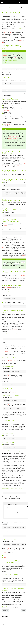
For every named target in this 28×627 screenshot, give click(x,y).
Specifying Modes (6, 606)
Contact (6, 620)
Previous (6, 610)
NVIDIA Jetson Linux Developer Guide (14, 2)
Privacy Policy (4, 618)
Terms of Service (5, 619)
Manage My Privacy (10, 618)
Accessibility (11, 619)
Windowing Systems (9, 7)
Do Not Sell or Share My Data (20, 618)
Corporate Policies (17, 619)
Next (23, 610)
